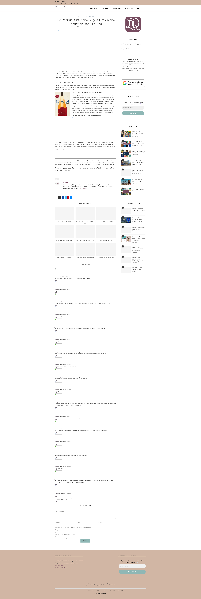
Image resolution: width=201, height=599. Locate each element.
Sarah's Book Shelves (59, 302)
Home (78, 591)
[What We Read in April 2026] (106, 231)
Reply (56, 280)
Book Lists (105, 8)
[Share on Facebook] (63, 197)
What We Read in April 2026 (106, 240)
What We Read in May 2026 (106, 221)
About (138, 8)
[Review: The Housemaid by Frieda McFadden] (126, 220)
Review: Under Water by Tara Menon (64, 240)
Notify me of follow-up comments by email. (65, 534)
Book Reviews (94, 8)
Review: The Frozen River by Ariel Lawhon (138, 229)
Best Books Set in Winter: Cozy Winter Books (137, 171)
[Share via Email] (71, 197)
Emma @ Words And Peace (61, 429)
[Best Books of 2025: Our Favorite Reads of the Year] (126, 153)
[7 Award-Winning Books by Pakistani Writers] (126, 182)
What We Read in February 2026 (106, 257)
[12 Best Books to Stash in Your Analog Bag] (85, 249)
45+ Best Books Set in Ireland (138, 190)
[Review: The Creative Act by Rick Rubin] (85, 231)
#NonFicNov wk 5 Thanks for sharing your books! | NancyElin (69, 498)
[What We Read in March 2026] (64, 249)
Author (56, 179)
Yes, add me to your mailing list (63, 530)
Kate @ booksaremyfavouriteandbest (63, 402)
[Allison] (58, 183)
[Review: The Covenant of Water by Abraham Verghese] (126, 249)
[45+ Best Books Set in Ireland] (126, 191)
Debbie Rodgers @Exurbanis (61, 377)
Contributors (129, 8)
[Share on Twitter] (66, 197)
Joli (55, 327)
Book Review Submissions (102, 591)
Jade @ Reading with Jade (60, 479)
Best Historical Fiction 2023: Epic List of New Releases (137, 134)
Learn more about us (59, 565)
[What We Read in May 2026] (106, 213)
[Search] (145, 8)
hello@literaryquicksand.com (61, 567)
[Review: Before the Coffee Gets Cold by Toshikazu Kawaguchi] (126, 239)
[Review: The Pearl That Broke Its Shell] (126, 211)
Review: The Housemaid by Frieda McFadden (137, 219)
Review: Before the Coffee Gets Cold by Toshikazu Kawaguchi (138, 239)
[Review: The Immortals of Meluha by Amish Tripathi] (126, 260)
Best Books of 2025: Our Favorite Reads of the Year (138, 152)
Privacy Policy (120, 591)
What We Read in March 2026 (64, 257)
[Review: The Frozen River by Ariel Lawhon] (126, 230)
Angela (56, 493)
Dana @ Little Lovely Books (61, 352)
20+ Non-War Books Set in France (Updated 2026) (138, 162)
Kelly (56, 277)
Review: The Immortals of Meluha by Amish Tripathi (137, 260)
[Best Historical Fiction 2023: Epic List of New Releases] (126, 134)
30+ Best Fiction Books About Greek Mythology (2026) (138, 143)
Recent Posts (63, 179)
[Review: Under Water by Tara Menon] (64, 231)
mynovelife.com (84, 188)
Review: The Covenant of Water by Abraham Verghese (138, 249)
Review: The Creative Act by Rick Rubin (85, 240)
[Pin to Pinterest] (68, 197)
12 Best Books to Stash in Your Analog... (85, 257)
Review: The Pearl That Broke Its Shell (138, 209)
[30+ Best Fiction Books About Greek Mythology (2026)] (126, 144)
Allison (71, 27)
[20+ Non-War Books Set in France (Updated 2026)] (126, 163)
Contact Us (112, 591)
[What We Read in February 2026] (106, 249)
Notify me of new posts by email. (62, 538)
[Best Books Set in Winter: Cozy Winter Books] (126, 172)
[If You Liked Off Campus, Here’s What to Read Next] (85, 213)
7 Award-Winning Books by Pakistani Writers (138, 181)
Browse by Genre (116, 8)
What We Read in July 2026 (64, 221)
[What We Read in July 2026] (64, 213)
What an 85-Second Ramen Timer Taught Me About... (68, 3)
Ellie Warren (57, 454)
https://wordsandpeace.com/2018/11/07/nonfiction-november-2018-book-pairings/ (87, 430)
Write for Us (90, 591)
